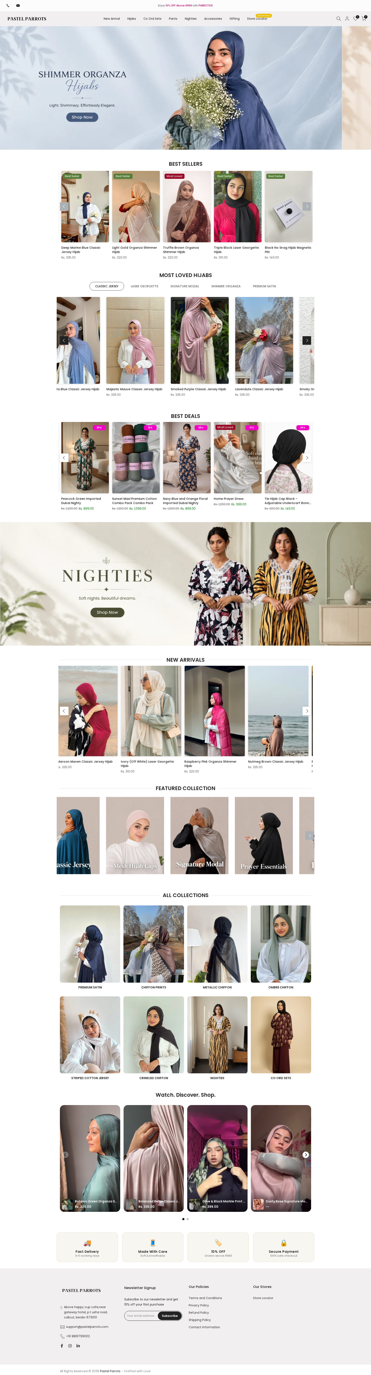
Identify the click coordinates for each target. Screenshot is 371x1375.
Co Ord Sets (152, 19)
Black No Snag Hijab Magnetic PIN (222, 249)
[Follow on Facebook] (62, 1345)
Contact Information (204, 1327)
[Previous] (64, 206)
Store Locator (259, 18)
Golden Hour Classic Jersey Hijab (213, 389)
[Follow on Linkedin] (78, 1345)
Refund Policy (199, 1313)
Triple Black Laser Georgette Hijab (170, 249)
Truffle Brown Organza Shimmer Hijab (115, 249)
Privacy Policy (199, 1305)
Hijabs (131, 19)
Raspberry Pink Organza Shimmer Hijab (114, 763)
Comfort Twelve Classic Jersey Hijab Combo (268, 501)
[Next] (307, 206)
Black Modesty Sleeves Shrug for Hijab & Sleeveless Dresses (120, 501)
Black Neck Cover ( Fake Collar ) (167, 501)
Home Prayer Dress (265, 247)
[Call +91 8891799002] (8, 5)
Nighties (191, 19)
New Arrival (112, 19)
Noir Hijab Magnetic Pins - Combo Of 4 (66, 501)
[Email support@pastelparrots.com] (18, 5)
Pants (173, 19)
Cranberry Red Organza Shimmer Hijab (305, 763)
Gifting (235, 19)
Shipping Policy (200, 1320)
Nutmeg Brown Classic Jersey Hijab (179, 761)
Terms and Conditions (205, 1298)
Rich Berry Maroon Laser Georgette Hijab (242, 763)
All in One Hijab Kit (213, 499)
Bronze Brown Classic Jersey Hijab (84, 389)
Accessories (213, 19)
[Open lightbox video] (90, 1158)
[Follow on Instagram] (70, 1345)
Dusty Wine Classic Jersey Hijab (146, 389)
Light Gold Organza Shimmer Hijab (68, 249)
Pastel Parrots (110, 1371)
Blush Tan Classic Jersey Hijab (274, 389)
